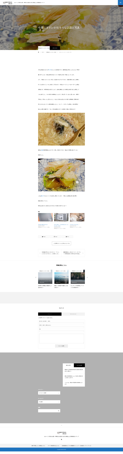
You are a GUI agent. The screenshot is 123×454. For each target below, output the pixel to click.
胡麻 (42, 150)
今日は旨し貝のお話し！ (75, 224)
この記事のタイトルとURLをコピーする (61, 243)
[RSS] (61, 439)
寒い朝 (49, 69)
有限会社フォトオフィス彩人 (44, 48)
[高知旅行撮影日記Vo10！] (45, 217)
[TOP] (61, 425)
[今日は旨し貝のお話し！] (77, 217)
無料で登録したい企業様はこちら (38, 445)
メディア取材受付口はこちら (53, 445)
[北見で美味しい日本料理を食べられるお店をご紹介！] (61, 217)
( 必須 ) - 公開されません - (45, 325)
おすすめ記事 (79, 365)
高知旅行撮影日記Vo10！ (43, 224)
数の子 (42, 195)
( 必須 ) (44, 321)
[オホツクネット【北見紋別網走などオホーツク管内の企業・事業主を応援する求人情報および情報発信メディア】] (7, 2)
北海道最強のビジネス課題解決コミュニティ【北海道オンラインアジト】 (76, 445)
